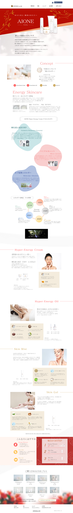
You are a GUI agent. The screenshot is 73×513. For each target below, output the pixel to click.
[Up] (15, 85)
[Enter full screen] (46, 237)
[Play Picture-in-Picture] (44, 237)
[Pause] (26, 237)
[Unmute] (28, 237)
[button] (52, 2)
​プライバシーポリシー (35, 507)
